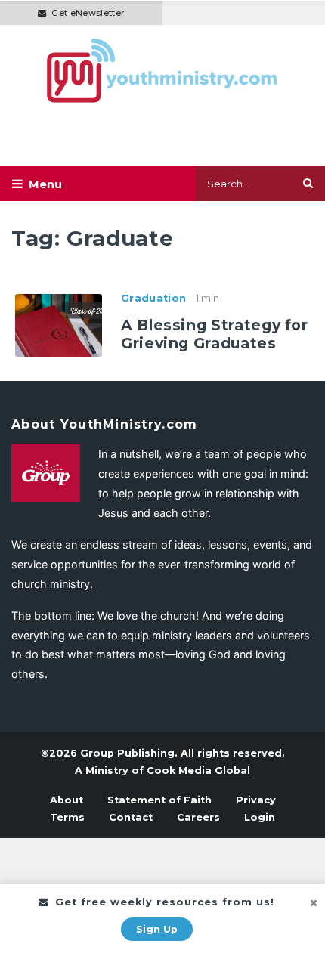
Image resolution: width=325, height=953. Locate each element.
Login (259, 817)
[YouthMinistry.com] (162, 70)
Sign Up (157, 929)
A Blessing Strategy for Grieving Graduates (214, 334)
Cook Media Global (198, 770)
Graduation (153, 298)
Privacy (256, 800)
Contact (131, 817)
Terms (67, 817)
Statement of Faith (159, 800)
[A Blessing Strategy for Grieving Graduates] (58, 324)
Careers (198, 817)
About (66, 800)
